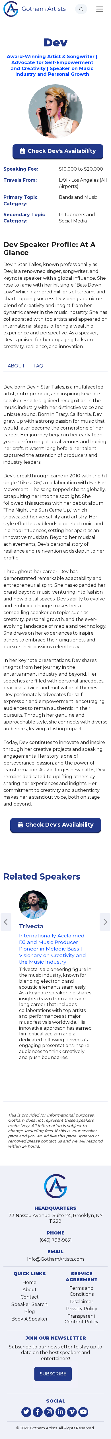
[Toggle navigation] (100, 9)
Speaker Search (29, 1304)
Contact (29, 1297)
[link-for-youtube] (83, 1412)
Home (29, 1282)
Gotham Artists (44, 8)
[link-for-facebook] (38, 1412)
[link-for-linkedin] (60, 1412)
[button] (58, 152)
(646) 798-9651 (56, 1240)
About (16, 366)
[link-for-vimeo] (72, 1412)
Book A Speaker (29, 1319)
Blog (29, 1311)
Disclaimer (81, 1301)
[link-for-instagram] (49, 1412)
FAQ (38, 366)
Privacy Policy (81, 1308)
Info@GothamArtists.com (55, 1259)
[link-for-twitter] (26, 1412)
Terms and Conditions (81, 1291)
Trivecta (31, 926)
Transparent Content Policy (81, 1319)
